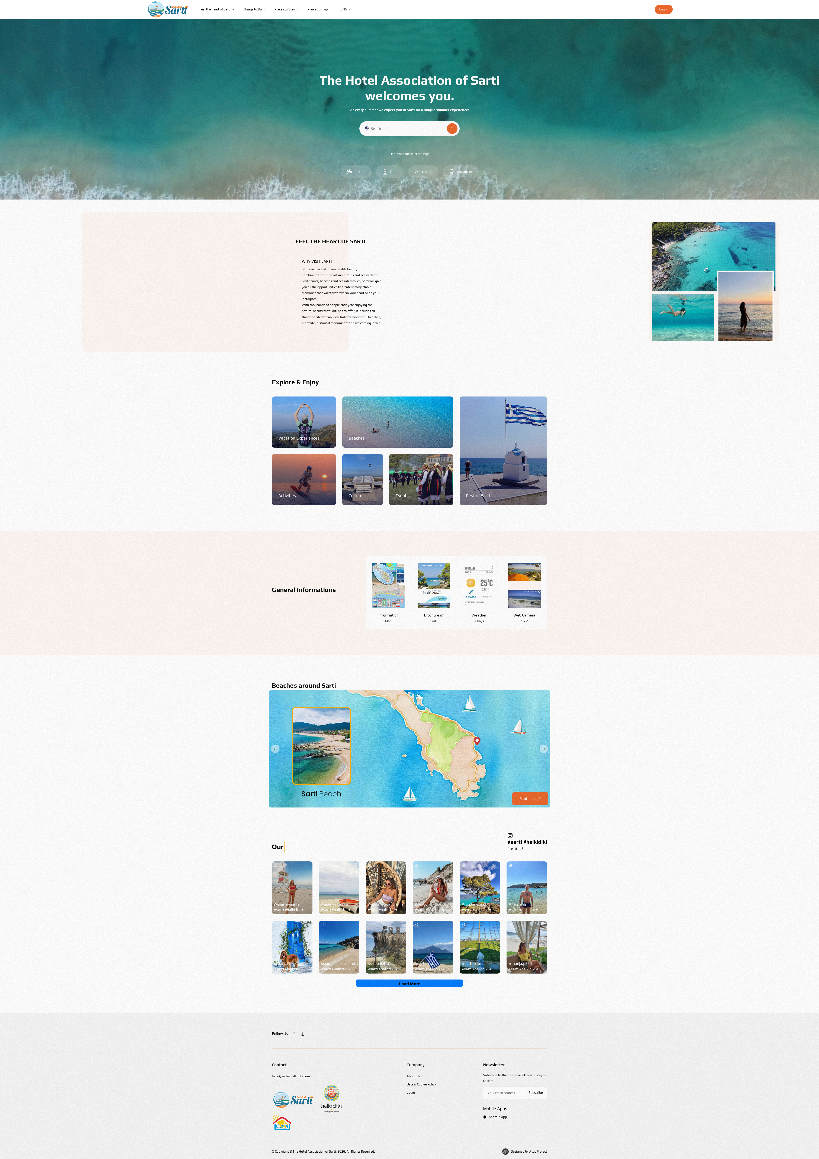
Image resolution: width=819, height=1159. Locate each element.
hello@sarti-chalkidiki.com (291, 1076)
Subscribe (536, 1092)
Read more (527, 798)
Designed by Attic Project (529, 1151)
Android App (498, 1117)
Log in (663, 9)
